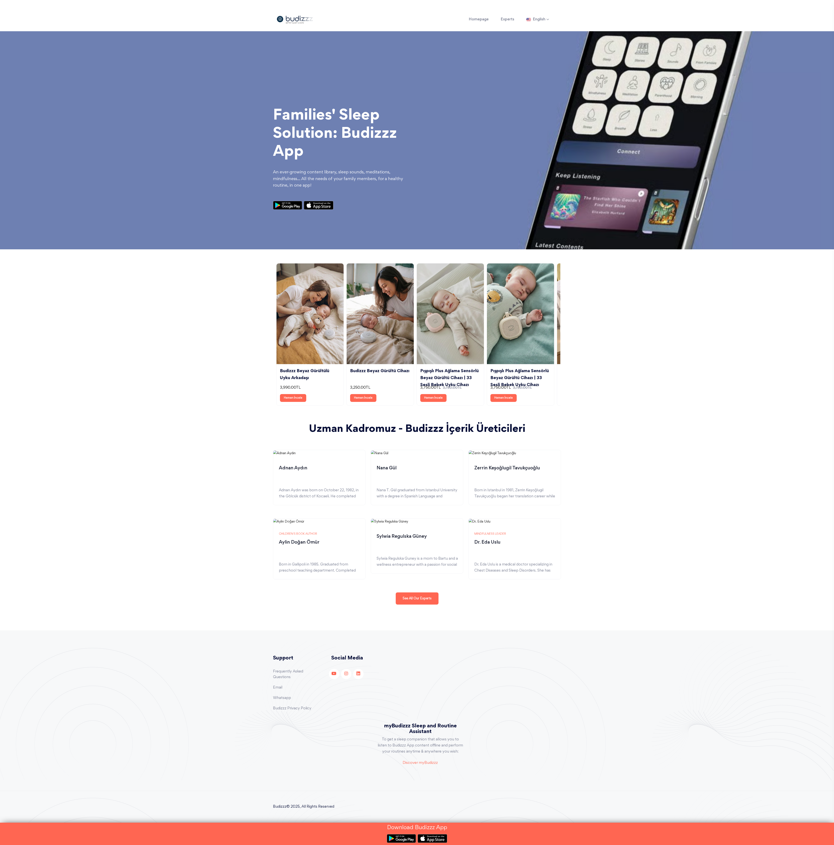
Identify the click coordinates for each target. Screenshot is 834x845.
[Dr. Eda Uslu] (479, 521)
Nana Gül (387, 468)
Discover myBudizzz (420, 763)
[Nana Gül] (379, 452)
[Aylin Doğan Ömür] (288, 521)
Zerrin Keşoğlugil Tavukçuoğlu (507, 468)
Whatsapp (282, 698)
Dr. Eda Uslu (487, 542)
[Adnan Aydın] (284, 452)
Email (277, 687)
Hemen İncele (293, 398)
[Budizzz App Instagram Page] (346, 674)
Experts (507, 19)
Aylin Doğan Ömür (299, 542)
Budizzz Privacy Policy (292, 708)
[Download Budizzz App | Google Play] (288, 205)
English (539, 19)
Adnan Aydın (293, 468)
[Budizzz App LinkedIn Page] (358, 674)
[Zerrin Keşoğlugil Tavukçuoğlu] (492, 452)
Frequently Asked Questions (288, 674)
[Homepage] (295, 19)
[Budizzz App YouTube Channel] (334, 674)
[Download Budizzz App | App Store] (318, 205)
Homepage (479, 19)
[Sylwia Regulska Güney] (389, 521)
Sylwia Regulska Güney (402, 536)
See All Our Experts (417, 598)
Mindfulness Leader (490, 534)
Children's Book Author (298, 534)
